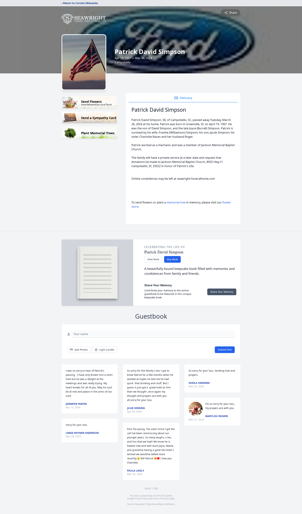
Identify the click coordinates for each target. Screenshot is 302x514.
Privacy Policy (141, 498)
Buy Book (172, 259)
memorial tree (176, 202)
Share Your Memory (221, 291)
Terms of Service (160, 498)
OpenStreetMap (155, 504)
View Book (153, 259)
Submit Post (225, 349)
